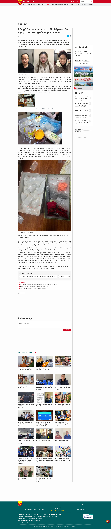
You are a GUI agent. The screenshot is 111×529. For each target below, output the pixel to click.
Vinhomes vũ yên (78, 131)
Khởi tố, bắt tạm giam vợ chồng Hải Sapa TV (25, 386)
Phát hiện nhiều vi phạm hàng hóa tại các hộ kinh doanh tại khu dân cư (44, 480)
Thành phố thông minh (60, 4)
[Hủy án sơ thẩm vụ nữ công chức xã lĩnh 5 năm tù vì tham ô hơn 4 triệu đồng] (26, 397)
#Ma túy (22, 293)
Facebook (66, 36)
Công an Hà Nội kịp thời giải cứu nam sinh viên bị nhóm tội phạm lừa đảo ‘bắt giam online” (38, 284)
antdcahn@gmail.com (82, 509)
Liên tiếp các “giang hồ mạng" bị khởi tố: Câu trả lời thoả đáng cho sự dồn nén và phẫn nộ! (44, 460)
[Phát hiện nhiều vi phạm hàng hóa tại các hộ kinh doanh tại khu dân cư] (44, 471)
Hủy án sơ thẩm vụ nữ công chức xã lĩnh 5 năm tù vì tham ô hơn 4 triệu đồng (26, 406)
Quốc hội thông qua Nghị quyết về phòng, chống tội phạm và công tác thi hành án (44, 424)
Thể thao (77, 4)
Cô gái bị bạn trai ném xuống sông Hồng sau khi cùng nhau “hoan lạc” (82, 98)
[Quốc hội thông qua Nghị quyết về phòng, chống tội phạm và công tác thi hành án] (44, 415)
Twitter (68, 36)
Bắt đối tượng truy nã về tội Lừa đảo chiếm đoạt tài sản (26, 479)
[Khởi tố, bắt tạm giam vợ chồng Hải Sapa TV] (26, 379)
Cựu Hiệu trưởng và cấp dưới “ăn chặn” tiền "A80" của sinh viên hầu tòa (26, 442)
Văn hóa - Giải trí (70, 4)
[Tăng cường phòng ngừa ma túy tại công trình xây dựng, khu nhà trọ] (63, 397)
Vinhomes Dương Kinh (79, 129)
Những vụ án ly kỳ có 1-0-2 (81, 63)
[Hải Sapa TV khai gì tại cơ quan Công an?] (63, 361)
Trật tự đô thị (28, 4)
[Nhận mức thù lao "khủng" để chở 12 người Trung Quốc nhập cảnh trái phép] (63, 379)
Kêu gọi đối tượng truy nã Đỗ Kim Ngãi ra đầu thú (44, 405)
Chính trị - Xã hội (36, 4)
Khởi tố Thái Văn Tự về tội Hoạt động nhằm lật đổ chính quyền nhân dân (81, 105)
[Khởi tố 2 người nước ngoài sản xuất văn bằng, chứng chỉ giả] (63, 433)
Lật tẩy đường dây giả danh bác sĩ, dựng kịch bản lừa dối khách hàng (62, 460)
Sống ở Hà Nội (84, 4)
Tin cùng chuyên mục (26, 352)
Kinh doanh (90, 4)
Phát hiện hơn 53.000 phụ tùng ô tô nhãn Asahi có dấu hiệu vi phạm (82, 122)
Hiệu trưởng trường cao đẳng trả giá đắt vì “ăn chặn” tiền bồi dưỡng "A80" (26, 424)
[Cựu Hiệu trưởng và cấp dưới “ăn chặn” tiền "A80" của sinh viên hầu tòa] (26, 433)
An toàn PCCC (78, 58)
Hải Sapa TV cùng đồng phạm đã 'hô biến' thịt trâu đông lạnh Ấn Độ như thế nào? (26, 369)
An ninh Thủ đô (29, 1)
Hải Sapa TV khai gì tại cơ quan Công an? (62, 368)
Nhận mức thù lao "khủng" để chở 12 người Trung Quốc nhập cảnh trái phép (63, 387)
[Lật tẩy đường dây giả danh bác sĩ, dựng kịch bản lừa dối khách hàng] (63, 451)
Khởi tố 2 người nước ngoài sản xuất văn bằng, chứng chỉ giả (62, 441)
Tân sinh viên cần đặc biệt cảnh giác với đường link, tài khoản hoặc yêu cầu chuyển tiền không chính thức (26, 461)
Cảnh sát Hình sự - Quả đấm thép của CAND (83, 54)
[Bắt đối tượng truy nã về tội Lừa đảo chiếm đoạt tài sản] (26, 471)
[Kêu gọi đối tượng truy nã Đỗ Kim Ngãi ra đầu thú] (44, 397)
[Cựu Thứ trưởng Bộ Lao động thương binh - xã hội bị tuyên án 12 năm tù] (44, 379)
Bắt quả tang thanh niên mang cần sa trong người (81, 116)
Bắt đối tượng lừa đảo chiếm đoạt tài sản (43, 441)
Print (70, 36)
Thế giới (43, 4)
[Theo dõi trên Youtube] (73, 1)
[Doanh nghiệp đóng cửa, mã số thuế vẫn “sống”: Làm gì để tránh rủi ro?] (63, 415)
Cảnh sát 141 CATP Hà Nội (81, 51)
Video (53, 4)
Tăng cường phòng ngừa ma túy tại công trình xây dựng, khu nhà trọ (62, 406)
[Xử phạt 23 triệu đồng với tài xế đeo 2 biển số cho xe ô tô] (44, 361)
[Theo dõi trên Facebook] (72, 1)
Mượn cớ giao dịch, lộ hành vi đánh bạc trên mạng (81, 111)
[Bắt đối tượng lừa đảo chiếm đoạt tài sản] (44, 433)
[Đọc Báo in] (78, 1)
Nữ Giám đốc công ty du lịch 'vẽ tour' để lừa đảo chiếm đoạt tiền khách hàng (36, 286)
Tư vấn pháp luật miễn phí (81, 60)
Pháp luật (48, 4)
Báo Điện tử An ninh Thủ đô (20, 2)
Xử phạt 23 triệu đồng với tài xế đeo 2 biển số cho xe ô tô (44, 368)
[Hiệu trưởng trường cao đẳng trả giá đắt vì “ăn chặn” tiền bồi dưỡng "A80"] (26, 415)
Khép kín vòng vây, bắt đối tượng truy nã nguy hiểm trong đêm (33, 288)
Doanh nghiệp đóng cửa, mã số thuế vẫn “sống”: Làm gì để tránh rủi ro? (63, 424)
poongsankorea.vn (78, 134)
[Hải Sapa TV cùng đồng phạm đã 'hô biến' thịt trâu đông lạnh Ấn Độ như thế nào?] (26, 361)
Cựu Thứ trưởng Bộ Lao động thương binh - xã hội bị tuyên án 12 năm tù (44, 387)
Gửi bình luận (67, 329)
